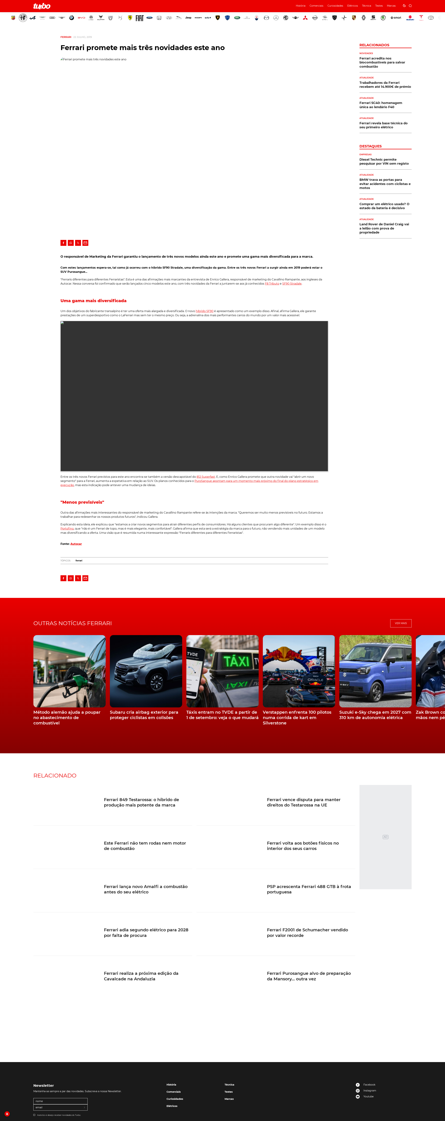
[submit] (85, 1108)
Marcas (391, 5)
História (300, 5)
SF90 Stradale (292, 283)
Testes (379, 5)
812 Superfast (206, 476)
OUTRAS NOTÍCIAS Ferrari (72, 623)
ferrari (79, 560)
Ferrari (65, 37)
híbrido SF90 (204, 311)
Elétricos (352, 5)
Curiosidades (335, 5)
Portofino (67, 528)
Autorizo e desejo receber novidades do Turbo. (59, 1115)
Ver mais (401, 623)
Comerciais (316, 5)
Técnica (366, 5)
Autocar (76, 544)
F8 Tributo (272, 283)
